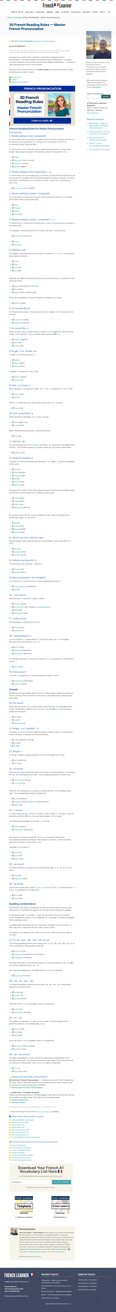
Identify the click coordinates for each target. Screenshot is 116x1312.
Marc (16, 264)
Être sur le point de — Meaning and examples (98, 138)
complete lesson (43, 607)
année (16, 1009)
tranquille (17, 476)
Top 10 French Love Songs (99, 149)
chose (16, 859)
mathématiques (20, 586)
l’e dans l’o (39, 887)
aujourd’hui (18, 878)
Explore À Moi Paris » (20, 1100)
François (17, 208)
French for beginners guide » (23, 1155)
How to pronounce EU (20, 1135)
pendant (17, 998)
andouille (17, 630)
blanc (16, 286)
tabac (16, 292)
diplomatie (18, 650)
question (17, 339)
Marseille (17, 549)
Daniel (16, 261)
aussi (16, 875)
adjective (31, 802)
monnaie (17, 1046)
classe (16, 408)
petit (16, 760)
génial (16, 422)
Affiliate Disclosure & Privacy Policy (16, 1296)
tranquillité (18, 507)
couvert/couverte (21, 188)
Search (106, 96)
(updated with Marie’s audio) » (37, 41)
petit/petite (18, 236)
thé (15, 590)
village (16, 504)
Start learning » (93, 113)
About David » (24, 1251)
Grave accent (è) (18, 1127)
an (15, 992)
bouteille (17, 552)
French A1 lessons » (19, 1145)
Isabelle (17, 360)
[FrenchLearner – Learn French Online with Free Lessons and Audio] (58, 5)
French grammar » (19, 1152)
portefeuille (18, 613)
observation (18, 681)
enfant (16, 995)
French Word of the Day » (21, 1148)
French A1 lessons (44, 1112)
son (15, 1035)
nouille (16, 627)
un (15, 1068)
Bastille (17, 529)
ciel (15, 397)
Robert (16, 157)
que (34, 334)
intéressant (18, 957)
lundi (51, 1063)
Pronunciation (16, 17)
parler (16, 303)
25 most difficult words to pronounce (26, 1137)
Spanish (37, 445)
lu (14, 746)
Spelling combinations (20, 82)
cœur (16, 898)
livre (15, 763)
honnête (17, 1049)
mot (15, 852)
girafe (16, 425)
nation (16, 647)
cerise (16, 394)
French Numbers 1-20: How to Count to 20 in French (99, 133)
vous (57, 709)
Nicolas (17, 211)
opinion (17, 826)
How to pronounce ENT (21, 1130)
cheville (17, 532)
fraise (16, 799)
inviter (16, 951)
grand (16, 436)
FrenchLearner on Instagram (87, 1283)
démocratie (18, 653)
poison (16, 366)
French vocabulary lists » (21, 1150)
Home (9, 17)
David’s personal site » (39, 1251)
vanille (16, 485)
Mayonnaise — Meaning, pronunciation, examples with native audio (98, 125)
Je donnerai (18, 780)
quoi (15, 343)
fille (15, 479)
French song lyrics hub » (21, 1157)
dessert (17, 377)
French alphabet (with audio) (23, 1120)
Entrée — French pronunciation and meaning (99, 144)
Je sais (16, 783)
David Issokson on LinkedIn (87, 1289)
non (39, 1024)
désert (16, 363)
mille (16, 472)
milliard (16, 501)
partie (16, 667)
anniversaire (19, 1012)
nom (15, 1032)
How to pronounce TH (20, 1132)
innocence (18, 976)
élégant (17, 166)
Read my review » (19, 1102)
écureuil (17, 604)
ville (15, 469)
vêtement (18, 163)
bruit (16, 214)
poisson (17, 380)
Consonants (16, 77)
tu (15, 740)
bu (15, 743)
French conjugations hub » (22, 1160)
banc (16, 289)
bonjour (17, 1029)
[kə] (58, 334)
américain (18, 954)
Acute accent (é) (18, 1125)
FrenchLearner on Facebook (87, 1280)
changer (17, 320)
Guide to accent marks (20, 1122)
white (36, 286)
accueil (16, 607)
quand (16, 346)
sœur (16, 895)
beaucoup (18, 723)
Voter (30, 816)
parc (15, 271)
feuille (16, 610)
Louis (16, 205)
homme (17, 569)
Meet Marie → (97, 87)
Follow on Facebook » (57, 1251)
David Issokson (36, 1256)
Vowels (14, 79)
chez (16, 323)
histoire (17, 572)
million (16, 498)
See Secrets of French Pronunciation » (28, 1087)
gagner (17, 453)
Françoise (18, 245)
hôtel (16, 855)
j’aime (16, 805)
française (17, 802)
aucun (16, 1071)
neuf (16, 267)
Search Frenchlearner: (95, 94)
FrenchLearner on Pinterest (87, 1286)
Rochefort (18, 160)
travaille (17, 555)
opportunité (18, 830)
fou (15, 717)
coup (16, 720)
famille (16, 482)
